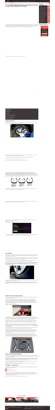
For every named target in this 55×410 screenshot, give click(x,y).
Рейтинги (34, 1)
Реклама (45, 406)
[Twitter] (23, 395)
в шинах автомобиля (20, 24)
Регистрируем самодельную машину (33, 401)
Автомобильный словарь (27, 408)
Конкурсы (17, 1)
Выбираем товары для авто (43, 12)
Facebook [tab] (9, 404)
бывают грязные (33, 299)
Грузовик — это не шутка (9, 118)
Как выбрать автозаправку (20, 401)
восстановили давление (25, 234)
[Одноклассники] (24, 395)
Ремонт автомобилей (42, 9)
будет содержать (26, 173)
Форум (32, 406)
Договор (20, 1)
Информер (28, 1)
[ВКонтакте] (22, 395)
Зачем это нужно (8, 111)
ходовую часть (33, 260)
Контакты (48, 406)
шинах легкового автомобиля (13, 355)
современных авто (29, 26)
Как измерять (8, 113)
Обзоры (31, 1)
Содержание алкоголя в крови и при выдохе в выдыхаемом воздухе (10, 401)
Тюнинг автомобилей (42, 17)
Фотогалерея (41, 22)
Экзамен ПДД (24, 1)
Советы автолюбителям (11, 3)
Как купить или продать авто (43, 14)
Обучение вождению (42, 19)
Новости (41, 6)
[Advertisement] (44, 48)
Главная (14, 1)
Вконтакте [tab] (6, 404)
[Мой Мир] (25, 395)
